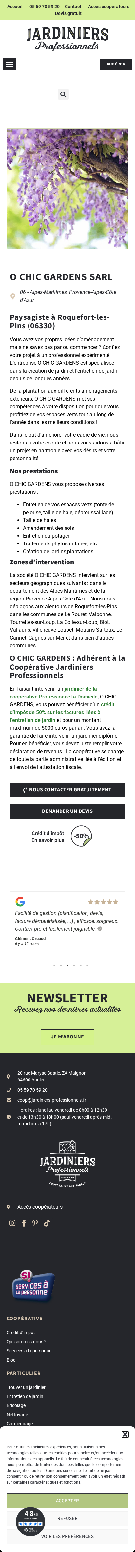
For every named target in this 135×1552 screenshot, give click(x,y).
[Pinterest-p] (35, 1223)
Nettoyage (17, 1414)
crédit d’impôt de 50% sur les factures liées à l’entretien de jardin (62, 712)
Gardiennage (20, 1423)
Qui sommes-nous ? (27, 1341)
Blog (11, 1359)
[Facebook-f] (23, 1223)
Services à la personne (29, 1350)
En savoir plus (47, 840)
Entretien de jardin (25, 1396)
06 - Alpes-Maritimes (43, 292)
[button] (125, 1434)
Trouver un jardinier (26, 1387)
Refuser (67, 1519)
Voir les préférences (67, 1536)
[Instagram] (12, 1223)
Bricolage (16, 1405)
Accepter (67, 1501)
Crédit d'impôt (48, 833)
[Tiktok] (47, 1223)
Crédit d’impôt (21, 1332)
